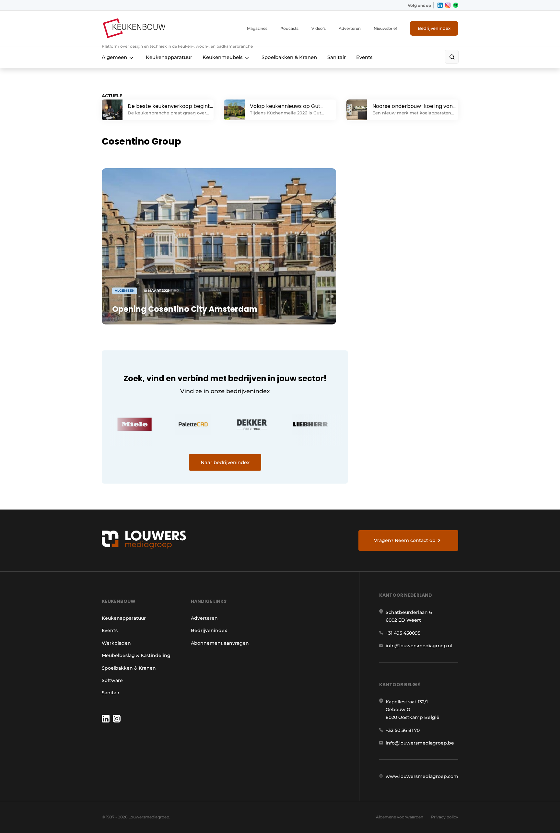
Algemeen (114, 57)
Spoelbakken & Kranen (289, 57)
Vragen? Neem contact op (405, 540)
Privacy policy (444, 817)
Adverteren (350, 28)
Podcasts (289, 28)
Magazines (257, 28)
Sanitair (336, 57)
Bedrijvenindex (434, 28)
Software (112, 680)
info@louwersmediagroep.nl (419, 646)
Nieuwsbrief (385, 28)
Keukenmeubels (223, 57)
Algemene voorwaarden (399, 817)
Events (364, 57)
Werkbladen (116, 643)
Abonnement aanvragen (220, 643)
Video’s (318, 28)
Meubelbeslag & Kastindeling (136, 655)
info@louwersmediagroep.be (420, 743)
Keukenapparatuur (169, 57)
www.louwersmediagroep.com (422, 776)
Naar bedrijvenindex (225, 462)
